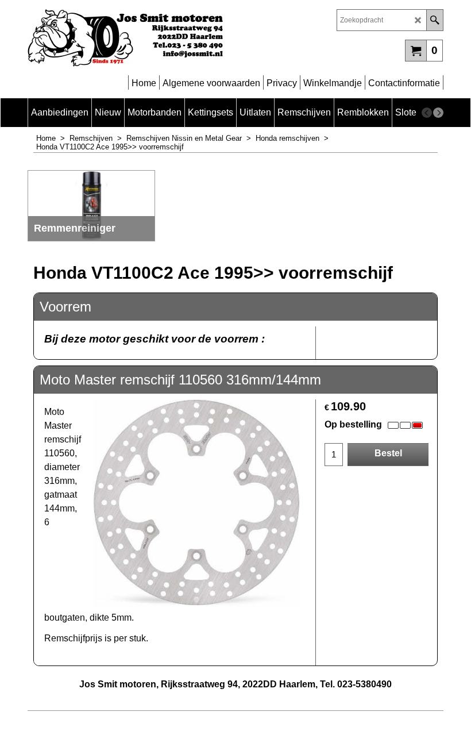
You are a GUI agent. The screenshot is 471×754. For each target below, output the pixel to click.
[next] (438, 112)
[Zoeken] (434, 20)
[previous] (427, 112)
